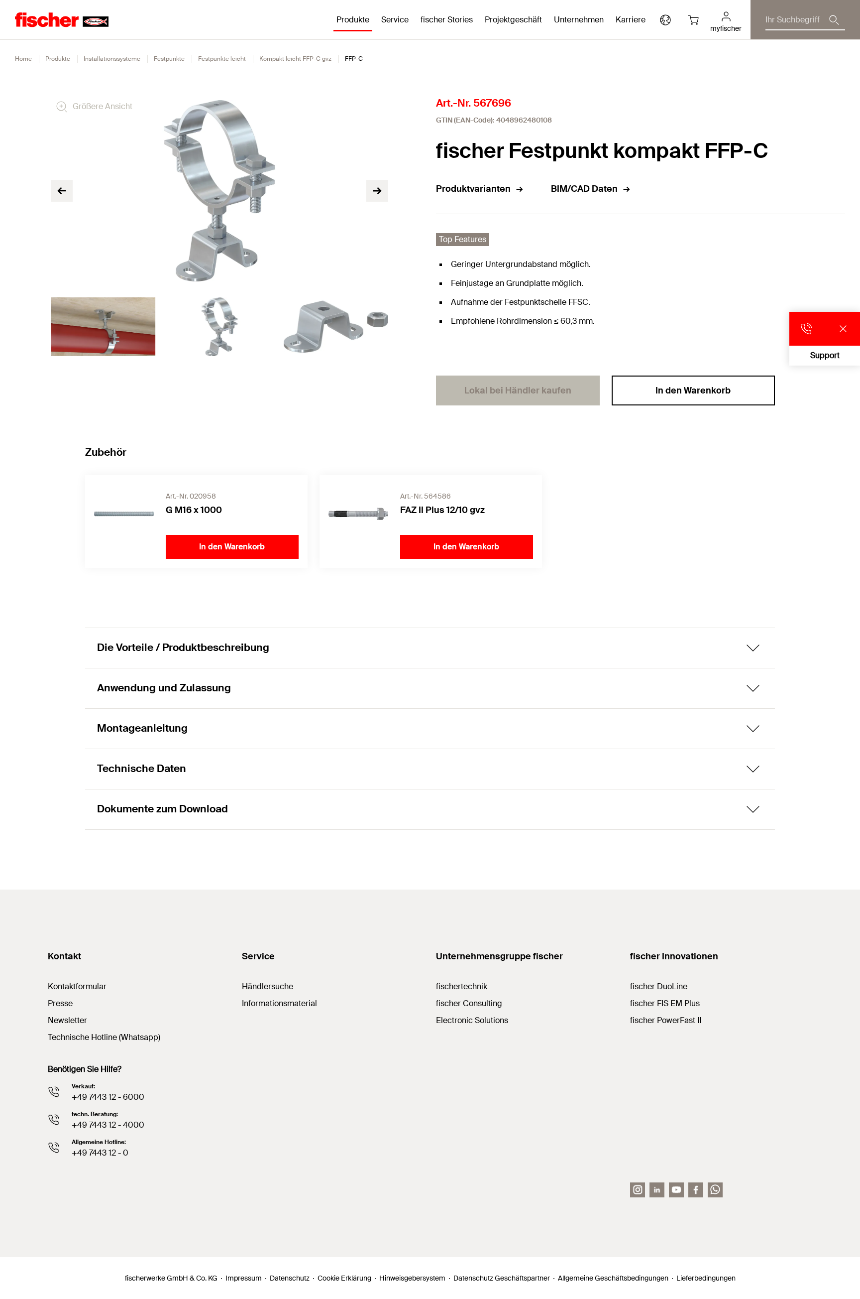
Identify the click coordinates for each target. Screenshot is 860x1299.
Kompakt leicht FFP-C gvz (295, 59)
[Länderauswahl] (665, 20)
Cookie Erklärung (344, 1278)
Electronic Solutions (472, 1020)
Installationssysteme (112, 59)
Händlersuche (267, 986)
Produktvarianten (473, 189)
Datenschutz (290, 1278)
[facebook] (695, 1189)
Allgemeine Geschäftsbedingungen (613, 1278)
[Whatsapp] (715, 1189)
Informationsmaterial (279, 1003)
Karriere (630, 19)
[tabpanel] (103, 326)
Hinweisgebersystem (412, 1278)
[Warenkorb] (693, 20)
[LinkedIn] (656, 1189)
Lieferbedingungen (706, 1278)
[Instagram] (637, 1189)
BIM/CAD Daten (584, 189)
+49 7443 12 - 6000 (108, 1097)
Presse (60, 1003)
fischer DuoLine (658, 986)
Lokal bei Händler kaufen (517, 390)
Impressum (243, 1278)
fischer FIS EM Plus (665, 1003)
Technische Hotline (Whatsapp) (104, 1037)
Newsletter (67, 1020)
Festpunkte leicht (222, 59)
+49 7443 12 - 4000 (108, 1125)
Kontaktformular (77, 986)
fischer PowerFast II (665, 1020)
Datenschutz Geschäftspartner (501, 1278)
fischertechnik (461, 986)
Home (23, 59)
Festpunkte (169, 59)
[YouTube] (676, 1189)
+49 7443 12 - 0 (100, 1153)
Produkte (57, 59)
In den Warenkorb (693, 390)
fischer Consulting (469, 1003)
